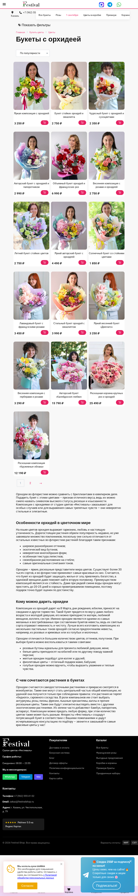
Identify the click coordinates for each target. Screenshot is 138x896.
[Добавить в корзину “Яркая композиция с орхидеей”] (44, 122)
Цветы (51, 32)
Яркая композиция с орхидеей (31, 113)
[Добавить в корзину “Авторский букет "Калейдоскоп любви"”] (82, 402)
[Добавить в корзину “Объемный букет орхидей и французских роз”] (82, 192)
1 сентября (72, 15)
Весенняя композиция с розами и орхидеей (106, 185)
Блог (51, 758)
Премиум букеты (105, 768)
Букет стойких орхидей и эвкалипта (69, 115)
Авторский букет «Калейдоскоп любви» (69, 395)
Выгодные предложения (109, 758)
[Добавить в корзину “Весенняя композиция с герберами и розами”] (44, 402)
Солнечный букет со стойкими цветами (106, 255)
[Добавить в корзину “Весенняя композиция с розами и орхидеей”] (120, 192)
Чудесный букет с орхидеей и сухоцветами (106, 115)
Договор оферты (58, 763)
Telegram (25, 776)
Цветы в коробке (92, 15)
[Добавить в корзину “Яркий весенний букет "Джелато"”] (120, 332)
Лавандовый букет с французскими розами (31, 325)
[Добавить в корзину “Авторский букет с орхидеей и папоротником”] (44, 192)
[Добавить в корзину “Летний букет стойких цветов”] (44, 262)
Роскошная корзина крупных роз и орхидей (106, 395)
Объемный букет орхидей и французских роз (69, 185)
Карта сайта (55, 778)
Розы (58, 15)
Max (39, 776)
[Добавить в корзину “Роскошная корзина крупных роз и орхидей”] (120, 402)
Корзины (126, 15)
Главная (20, 32)
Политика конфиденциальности (66, 768)
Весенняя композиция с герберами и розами (31, 395)
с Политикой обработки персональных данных (37, 876)
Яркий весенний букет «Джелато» (106, 325)
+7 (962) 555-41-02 (24, 796)
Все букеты (45, 15)
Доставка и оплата (59, 747)
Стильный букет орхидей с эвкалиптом (69, 325)
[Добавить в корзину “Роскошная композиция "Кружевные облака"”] (44, 472)
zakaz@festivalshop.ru (22, 801)
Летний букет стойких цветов (31, 253)
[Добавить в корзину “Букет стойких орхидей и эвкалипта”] (82, 122)
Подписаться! (106, 886)
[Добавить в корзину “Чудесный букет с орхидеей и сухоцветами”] (120, 122)
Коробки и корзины (106, 763)
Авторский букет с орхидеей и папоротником (31, 185)
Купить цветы (36, 32)
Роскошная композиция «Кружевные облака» (31, 465)
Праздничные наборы (108, 773)
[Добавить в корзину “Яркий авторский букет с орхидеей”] (82, 262)
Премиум (111, 15)
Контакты (54, 773)
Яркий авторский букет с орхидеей (69, 255)
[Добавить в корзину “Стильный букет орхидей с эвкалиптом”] (82, 332)
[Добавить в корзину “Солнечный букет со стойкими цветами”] (120, 262)
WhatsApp (10, 776)
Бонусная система (59, 752)
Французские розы (106, 752)
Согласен (27, 885)
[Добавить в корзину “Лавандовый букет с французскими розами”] (44, 332)
